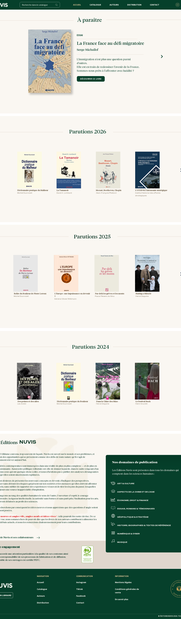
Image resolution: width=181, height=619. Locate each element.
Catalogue (42, 589)
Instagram (81, 582)
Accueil (40, 582)
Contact (80, 602)
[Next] (161, 56)
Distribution (43, 602)
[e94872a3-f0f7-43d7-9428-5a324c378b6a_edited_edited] (177, 5)
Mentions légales (123, 582)
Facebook (81, 596)
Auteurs (41, 596)
